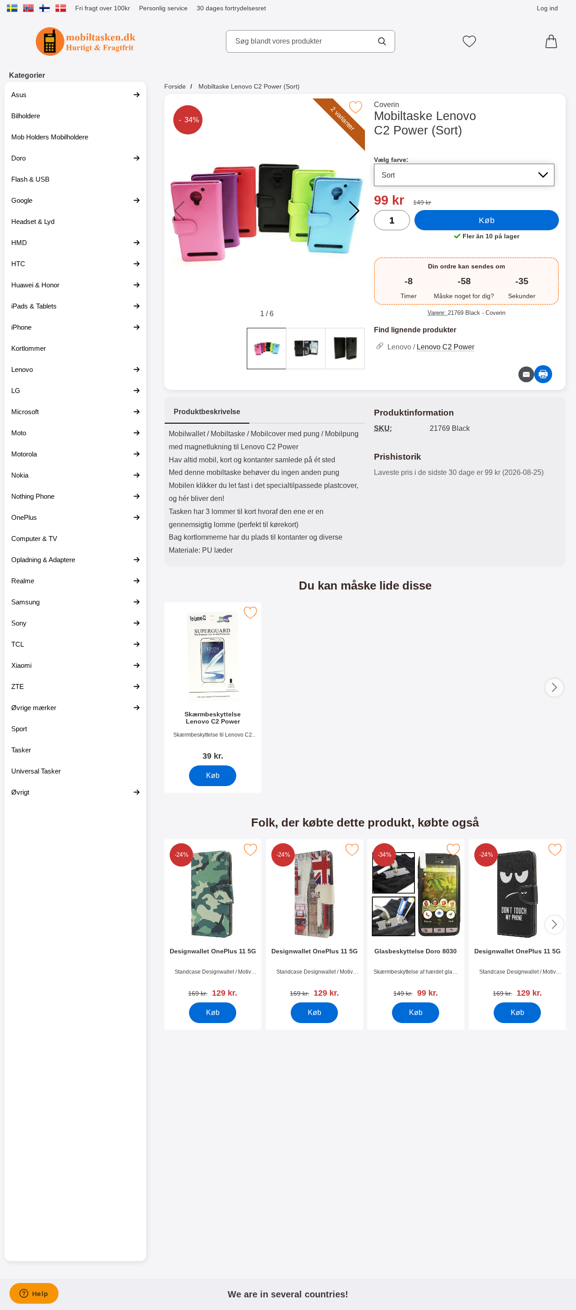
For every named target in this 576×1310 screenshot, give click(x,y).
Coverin (386, 104)
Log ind (547, 8)
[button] (354, 211)
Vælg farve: (391, 159)
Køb (487, 220)
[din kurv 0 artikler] (553, 41)
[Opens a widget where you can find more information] (33, 1294)
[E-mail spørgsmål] (526, 374)
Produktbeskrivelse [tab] (207, 412)
